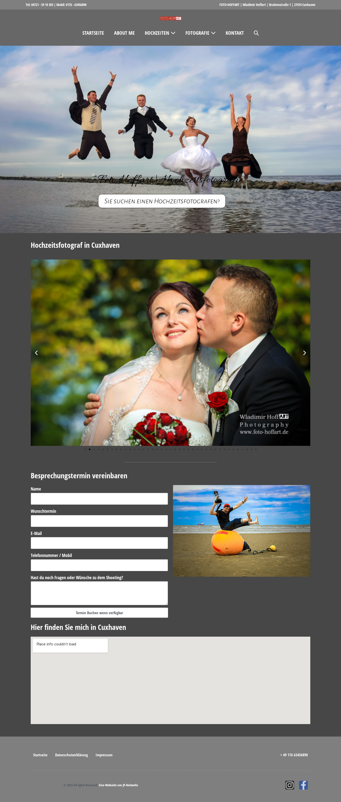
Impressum (104, 754)
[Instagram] (289, 785)
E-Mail (36, 533)
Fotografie (198, 32)
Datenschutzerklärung (71, 754)
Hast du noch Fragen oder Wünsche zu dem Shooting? (77, 577)
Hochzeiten (157, 32)
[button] (256, 33)
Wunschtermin (43, 511)
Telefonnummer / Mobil (51, 555)
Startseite (93, 32)
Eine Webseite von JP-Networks (118, 785)
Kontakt (235, 32)
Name (36, 489)
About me (124, 32)
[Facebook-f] (303, 785)
